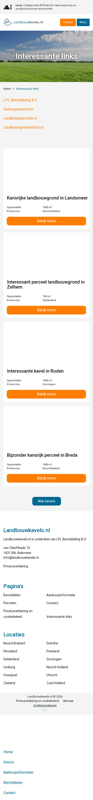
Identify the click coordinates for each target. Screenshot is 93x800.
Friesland (52, 651)
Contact (68, 22)
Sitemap (68, 701)
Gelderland (11, 659)
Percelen (9, 603)
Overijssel (10, 675)
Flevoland (10, 651)
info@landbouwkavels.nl (21, 558)
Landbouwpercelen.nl (20, 118)
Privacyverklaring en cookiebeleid (37, 701)
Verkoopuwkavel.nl (18, 109)
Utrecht (51, 675)
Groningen (54, 659)
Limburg (9, 667)
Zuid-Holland (55, 683)
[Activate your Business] (45, 710)
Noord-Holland (57, 667)
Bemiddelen (12, 595)
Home (7, 88)
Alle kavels (46, 501)
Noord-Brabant (14, 643)
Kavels (8, 762)
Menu (83, 22)
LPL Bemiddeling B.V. (20, 100)
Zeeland (9, 683)
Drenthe (52, 643)
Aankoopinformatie (60, 595)
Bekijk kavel (46, 221)
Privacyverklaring (15, 566)
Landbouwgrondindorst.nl (23, 127)
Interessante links (59, 617)
